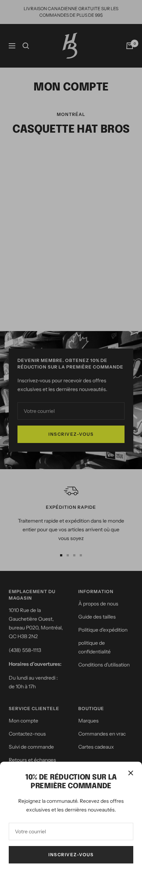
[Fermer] (130, 773)
